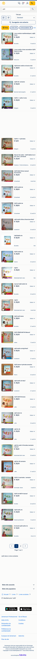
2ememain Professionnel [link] (9, 617)
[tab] (3, 18)
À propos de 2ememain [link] (8, 636)
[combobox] (16, 9)
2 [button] (20, 546)
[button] (23, 3)
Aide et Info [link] (5, 620)
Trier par (18, 14)
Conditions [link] (21, 620)
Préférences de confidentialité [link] (6, 630)
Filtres (6, 27)
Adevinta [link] (21, 636)
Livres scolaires (24, 27)
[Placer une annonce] (32, 3)
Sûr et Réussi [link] (22, 617)
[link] (4, 3)
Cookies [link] (21, 623)
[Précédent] (12, 546)
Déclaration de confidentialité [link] (6, 624)
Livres (13, 27)
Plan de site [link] (5, 639)
